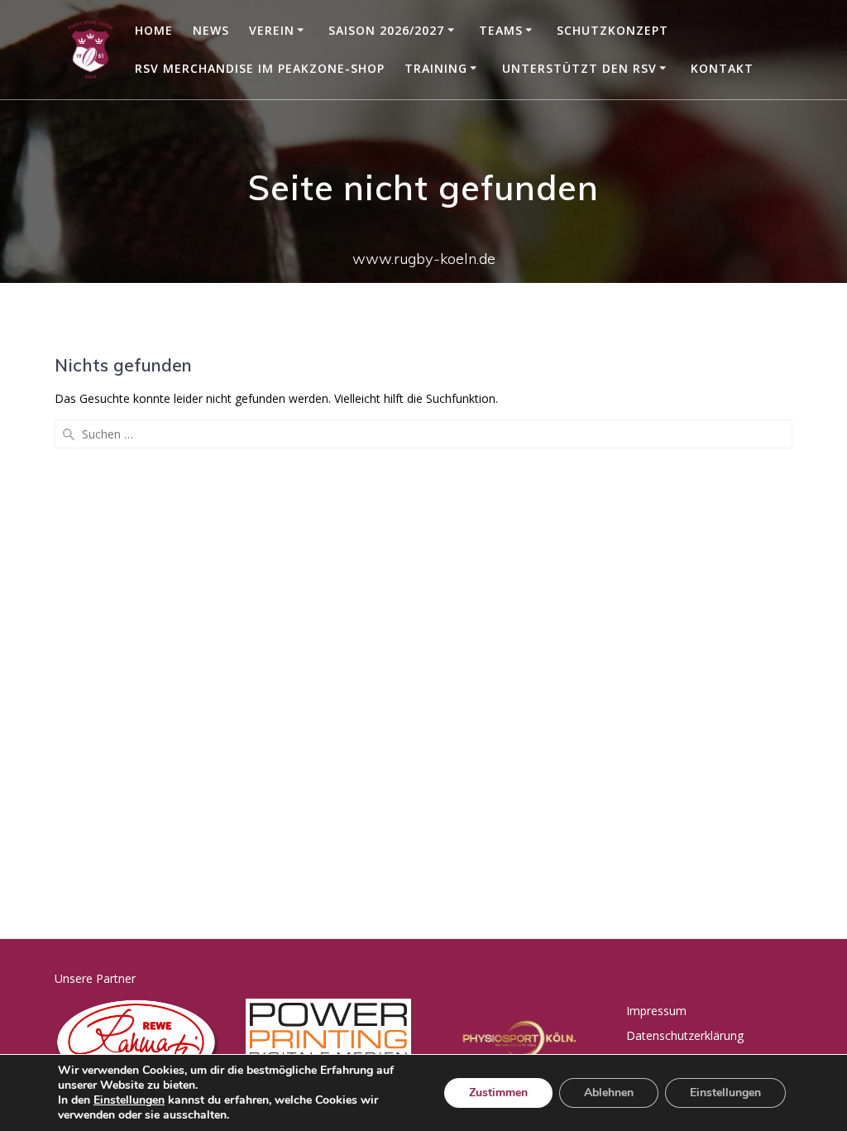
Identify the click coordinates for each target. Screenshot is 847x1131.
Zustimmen (498, 1092)
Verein (271, 30)
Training (435, 68)
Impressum (656, 1010)
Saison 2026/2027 (386, 30)
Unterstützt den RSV (579, 68)
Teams (501, 30)
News (211, 30)
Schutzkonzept (612, 30)
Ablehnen (609, 1092)
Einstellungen (129, 1100)
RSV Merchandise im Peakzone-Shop (260, 68)
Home (154, 30)
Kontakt (722, 68)
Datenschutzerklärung (685, 1035)
